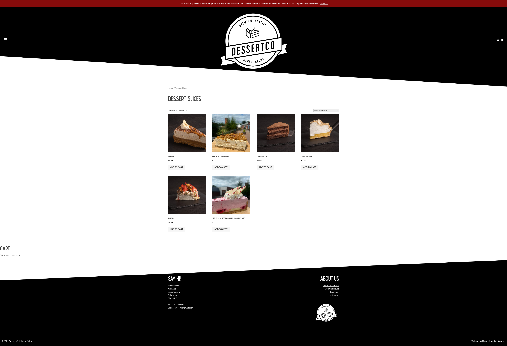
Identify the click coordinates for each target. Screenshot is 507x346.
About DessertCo (331, 285)
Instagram (334, 295)
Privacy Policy (25, 341)
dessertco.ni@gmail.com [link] (181, 308)
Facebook (334, 292)
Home (170, 88)
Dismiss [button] (324, 3)
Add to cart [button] (176, 167)
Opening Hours (332, 289)
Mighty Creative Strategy (493, 341)
